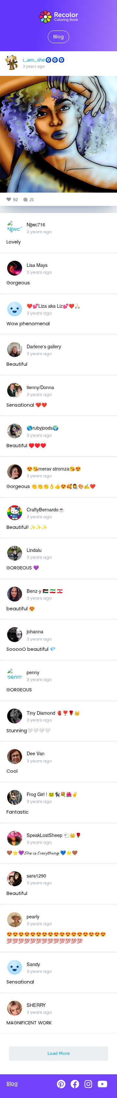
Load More (58, 1053)
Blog (58, 36)
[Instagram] (88, 1084)
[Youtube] (102, 1084)
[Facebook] (75, 1084)
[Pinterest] (61, 1084)
